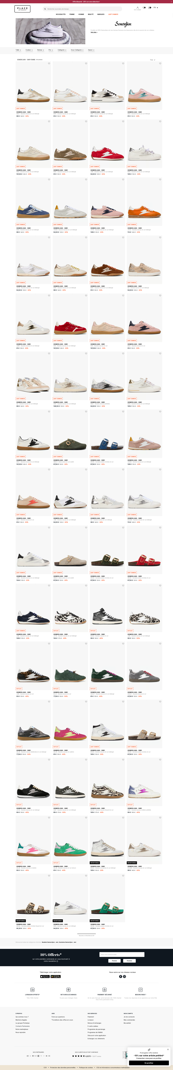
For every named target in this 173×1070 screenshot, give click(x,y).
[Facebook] (120, 976)
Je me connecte (129, 1017)
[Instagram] (124, 976)
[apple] (45, 976)
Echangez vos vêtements (96, 1038)
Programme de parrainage (96, 1029)
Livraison (91, 1020)
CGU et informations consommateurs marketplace (112, 1067)
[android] (56, 976)
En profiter (149, 1063)
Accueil (19, 19)
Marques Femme (30, 19)
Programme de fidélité (95, 1032)
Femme (71, 14)
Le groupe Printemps (23, 1023)
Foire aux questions (58, 1017)
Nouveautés (60, 14)
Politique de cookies (86, 1067)
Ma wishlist (127, 1023)
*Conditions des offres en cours (62, 1020)
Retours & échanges (94, 1023)
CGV (45, 1067)
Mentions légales (21, 1020)
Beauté (90, 14)
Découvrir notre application (97, 1035)
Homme (81, 14)
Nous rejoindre (20, 1032)
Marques (100, 14)
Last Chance (113, 14)
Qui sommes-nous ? (22, 1017)
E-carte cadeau (93, 1026)
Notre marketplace (22, 1029)
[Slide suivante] (49, 85)
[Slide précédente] (17, 85)
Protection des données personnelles (62, 1067)
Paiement (91, 1017)
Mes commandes (129, 1020)
